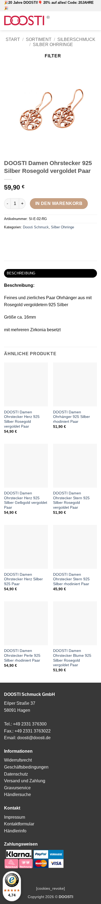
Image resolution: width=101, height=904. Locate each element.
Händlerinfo (15, 831)
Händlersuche (17, 794)
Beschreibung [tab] (21, 273)
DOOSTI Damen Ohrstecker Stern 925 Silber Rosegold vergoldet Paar (71, 500)
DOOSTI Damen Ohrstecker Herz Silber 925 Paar (23, 579)
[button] (62, 20)
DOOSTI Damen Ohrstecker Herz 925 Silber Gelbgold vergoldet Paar (25, 500)
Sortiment (38, 39)
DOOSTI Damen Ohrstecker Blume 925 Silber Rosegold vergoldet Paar (72, 658)
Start (13, 39)
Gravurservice (17, 788)
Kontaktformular (19, 824)
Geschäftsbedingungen (26, 767)
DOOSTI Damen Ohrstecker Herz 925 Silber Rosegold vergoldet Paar (22, 419)
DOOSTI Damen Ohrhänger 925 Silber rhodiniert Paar (71, 417)
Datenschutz (16, 774)
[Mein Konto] (71, 21)
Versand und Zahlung (24, 781)
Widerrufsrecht (18, 760)
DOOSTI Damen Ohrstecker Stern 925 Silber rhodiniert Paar (71, 579)
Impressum (14, 817)
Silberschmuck (76, 39)
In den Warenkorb (58, 203)
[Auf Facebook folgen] (78, 20)
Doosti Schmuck (36, 227)
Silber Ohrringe (53, 44)
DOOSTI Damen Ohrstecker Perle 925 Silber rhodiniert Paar (22, 655)
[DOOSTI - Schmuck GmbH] (27, 21)
